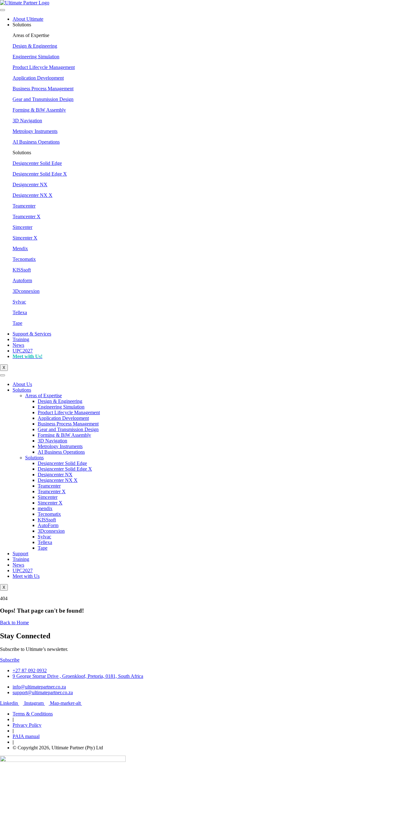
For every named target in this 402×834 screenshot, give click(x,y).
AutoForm (48, 525)
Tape (17, 323)
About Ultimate (28, 19)
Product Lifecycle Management (44, 67)
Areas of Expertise (43, 395)
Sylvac (19, 301)
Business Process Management (43, 88)
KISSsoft (22, 269)
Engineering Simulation (36, 56)
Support (20, 553)
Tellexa (20, 312)
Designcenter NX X (32, 195)
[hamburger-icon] (2, 10)
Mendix (20, 248)
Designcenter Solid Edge (37, 163)
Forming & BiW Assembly (39, 110)
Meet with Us (26, 576)
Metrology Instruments (35, 131)
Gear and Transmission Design (43, 99)
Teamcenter (24, 205)
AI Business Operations (36, 142)
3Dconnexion (26, 291)
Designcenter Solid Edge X (40, 174)
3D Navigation (27, 120)
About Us (22, 384)
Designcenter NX (30, 184)
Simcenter (22, 227)
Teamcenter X (27, 216)
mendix (45, 508)
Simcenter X (25, 237)
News (18, 345)
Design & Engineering (35, 46)
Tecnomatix (24, 259)
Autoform (22, 280)
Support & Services (32, 333)
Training (21, 339)
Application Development (38, 78)
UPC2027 (23, 350)
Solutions (22, 390)
